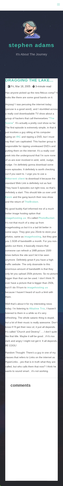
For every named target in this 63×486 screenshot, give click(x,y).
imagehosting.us (15, 218)
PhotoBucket (46, 218)
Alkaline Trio (37, 308)
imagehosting (32, 236)
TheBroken (31, 201)
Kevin (8, 197)
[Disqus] (31, 436)
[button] (58, 4)
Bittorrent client (15, 178)
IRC (18, 136)
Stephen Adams (31, 45)
